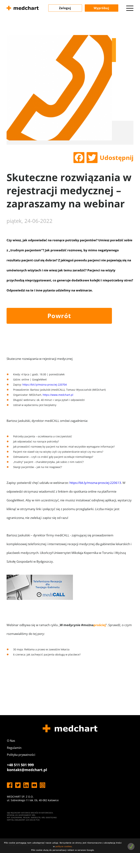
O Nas (11, 741)
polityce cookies (63, 846)
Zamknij (131, 846)
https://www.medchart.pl (58, 394)
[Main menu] (129, 8)
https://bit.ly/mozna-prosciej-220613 (95, 483)
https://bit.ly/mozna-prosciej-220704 (44, 384)
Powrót (59, 316)
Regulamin (14, 748)
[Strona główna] (23, 8)
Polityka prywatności (21, 755)
